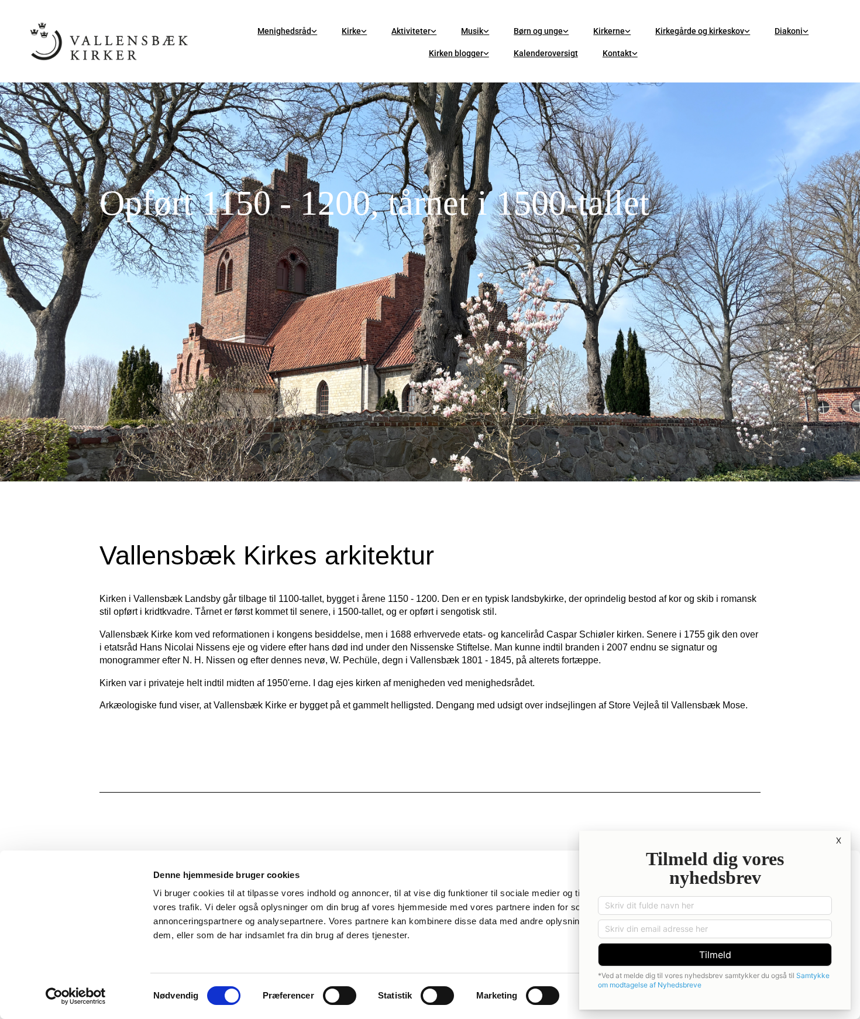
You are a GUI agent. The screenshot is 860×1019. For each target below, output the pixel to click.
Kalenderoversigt (546, 53)
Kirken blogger (456, 53)
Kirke (351, 31)
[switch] (339, 995)
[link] (287, 31)
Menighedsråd (284, 31)
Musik (472, 31)
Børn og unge (538, 31)
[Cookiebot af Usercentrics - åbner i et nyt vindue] (76, 996)
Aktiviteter (411, 31)
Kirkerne (609, 31)
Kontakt (617, 53)
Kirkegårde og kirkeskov (699, 31)
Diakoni (789, 31)
